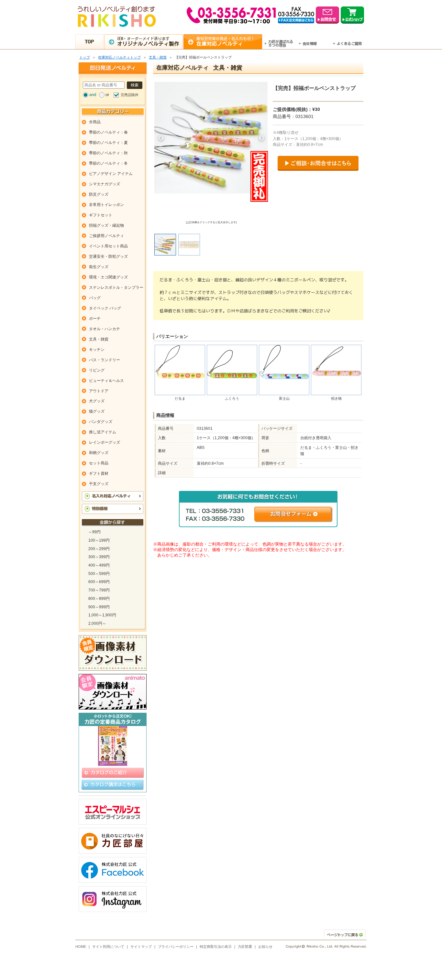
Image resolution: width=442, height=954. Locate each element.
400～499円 (99, 565)
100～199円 (99, 540)
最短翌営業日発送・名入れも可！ (225, 41)
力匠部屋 (245, 947)
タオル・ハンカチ (104, 329)
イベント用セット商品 (108, 246)
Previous (161, 138)
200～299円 (99, 549)
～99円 (94, 532)
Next (261, 138)
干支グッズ (98, 484)
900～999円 (99, 607)
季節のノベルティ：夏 (108, 142)
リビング (97, 370)
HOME (80, 947)
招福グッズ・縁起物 (106, 225)
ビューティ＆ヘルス (106, 380)
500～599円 (99, 573)
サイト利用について (108, 947)
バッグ (95, 298)
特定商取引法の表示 (216, 947)
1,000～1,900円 (102, 615)
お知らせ (265, 947)
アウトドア (98, 391)
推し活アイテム (102, 432)
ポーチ (95, 318)
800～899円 (99, 598)
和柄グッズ (98, 452)
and (92, 94)
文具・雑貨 (158, 57)
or (107, 94)
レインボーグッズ (104, 442)
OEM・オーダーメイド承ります (148, 41)
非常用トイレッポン (106, 204)
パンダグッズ (100, 421)
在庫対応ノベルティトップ (119, 57)
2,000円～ (97, 623)
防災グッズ (98, 194)
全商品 (95, 122)
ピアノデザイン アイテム (111, 173)
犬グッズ (97, 401)
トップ (84, 57)
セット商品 (98, 463)
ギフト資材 (98, 473)
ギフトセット (100, 215)
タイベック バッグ (105, 308)
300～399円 (99, 557)
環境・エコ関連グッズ (108, 277)
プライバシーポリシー (175, 947)
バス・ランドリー (104, 360)
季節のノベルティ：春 (108, 132)
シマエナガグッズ (104, 184)
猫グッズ (97, 411)
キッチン (97, 349)
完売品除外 (129, 95)
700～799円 (99, 590)
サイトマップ (141, 947)
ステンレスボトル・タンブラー (116, 287)
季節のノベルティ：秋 (108, 153)
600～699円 (99, 582)
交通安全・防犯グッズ (108, 256)
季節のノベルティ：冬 (108, 163)
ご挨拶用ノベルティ (106, 235)
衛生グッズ (98, 267)
